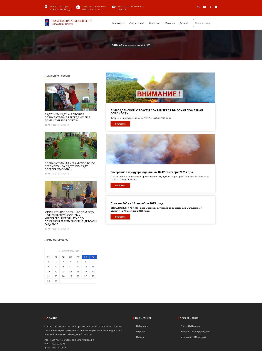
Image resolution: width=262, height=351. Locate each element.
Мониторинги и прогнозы (193, 337)
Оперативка (136, 23)
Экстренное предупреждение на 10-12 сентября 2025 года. (152, 172)
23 (56, 276)
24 (63, 276)
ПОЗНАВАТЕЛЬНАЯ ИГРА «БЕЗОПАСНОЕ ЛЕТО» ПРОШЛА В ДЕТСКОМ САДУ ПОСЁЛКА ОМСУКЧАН (70, 166)
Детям (183, 23)
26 (78, 276)
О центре (117, 23)
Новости (154, 23)
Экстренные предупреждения (195, 331)
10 (63, 266)
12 (78, 266)
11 (70, 266)
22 (48, 276)
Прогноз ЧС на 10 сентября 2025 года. (137, 203)
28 (93, 276)
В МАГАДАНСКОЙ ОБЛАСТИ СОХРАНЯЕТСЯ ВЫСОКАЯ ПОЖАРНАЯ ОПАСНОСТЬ (157, 112)
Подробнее (120, 124)
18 (70, 271)
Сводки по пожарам (190, 326)
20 (85, 271)
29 (48, 281)
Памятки (170, 23)
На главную (142, 326)
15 (48, 271)
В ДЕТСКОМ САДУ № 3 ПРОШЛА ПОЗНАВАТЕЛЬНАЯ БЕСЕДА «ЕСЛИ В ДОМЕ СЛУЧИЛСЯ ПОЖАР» (67, 117)
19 (78, 271)
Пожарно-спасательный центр (72, 22)
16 (56, 271)
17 (63, 271)
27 (85, 276)
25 (70, 276)
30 (56, 281)
